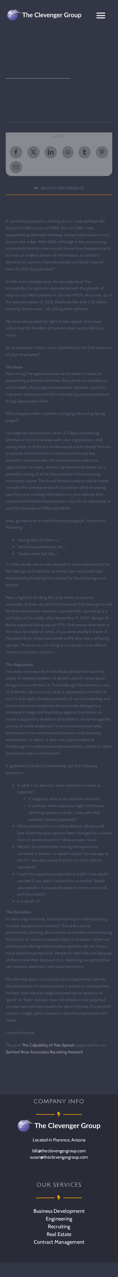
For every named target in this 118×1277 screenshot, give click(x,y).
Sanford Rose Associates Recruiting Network (44, 1052)
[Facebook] (16, 152)
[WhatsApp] (68, 152)
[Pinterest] (102, 152)
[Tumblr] (84, 152)
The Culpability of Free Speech (48, 1045)
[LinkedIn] (50, 152)
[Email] (16, 167)
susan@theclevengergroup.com (59, 1157)
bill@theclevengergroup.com (59, 1150)
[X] (33, 152)
